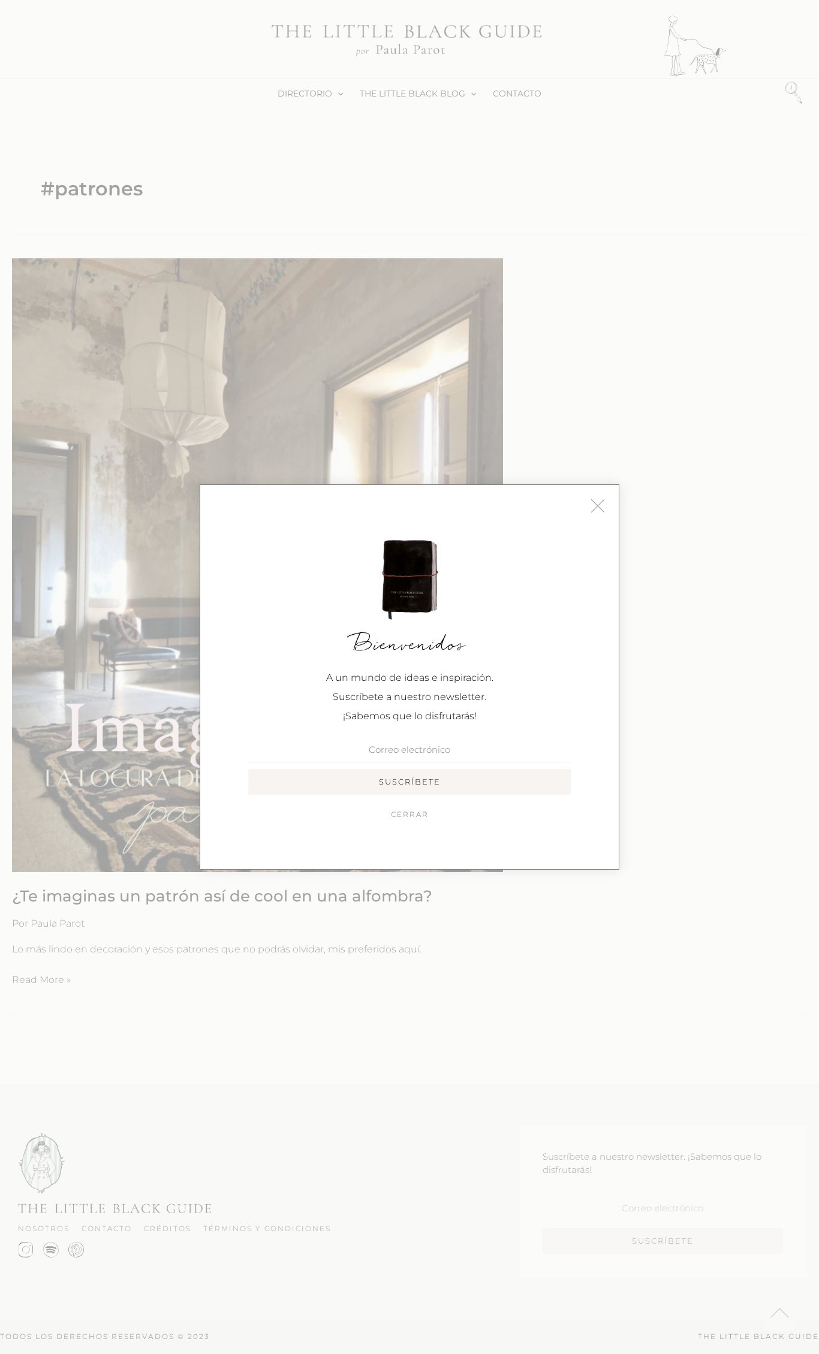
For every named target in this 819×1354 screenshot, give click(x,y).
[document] (409, 677)
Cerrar (410, 814)
